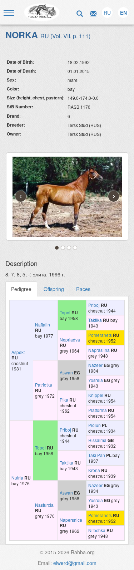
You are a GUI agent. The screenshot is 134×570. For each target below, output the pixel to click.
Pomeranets (100, 335)
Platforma (97, 410)
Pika (64, 400)
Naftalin (42, 324)
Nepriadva (70, 339)
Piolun (94, 425)
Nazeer (95, 365)
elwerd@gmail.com (74, 562)
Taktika (95, 320)
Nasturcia (44, 505)
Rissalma (97, 440)
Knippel (95, 395)
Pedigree (21, 289)
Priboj (94, 305)
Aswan (66, 372)
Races (83, 289)
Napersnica (71, 520)
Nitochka (96, 530)
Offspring (54, 289)
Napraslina (99, 350)
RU (107, 12)
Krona (94, 470)
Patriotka (43, 385)
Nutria (17, 478)
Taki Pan (96, 455)
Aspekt (18, 352)
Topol (65, 312)
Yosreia (95, 380)
